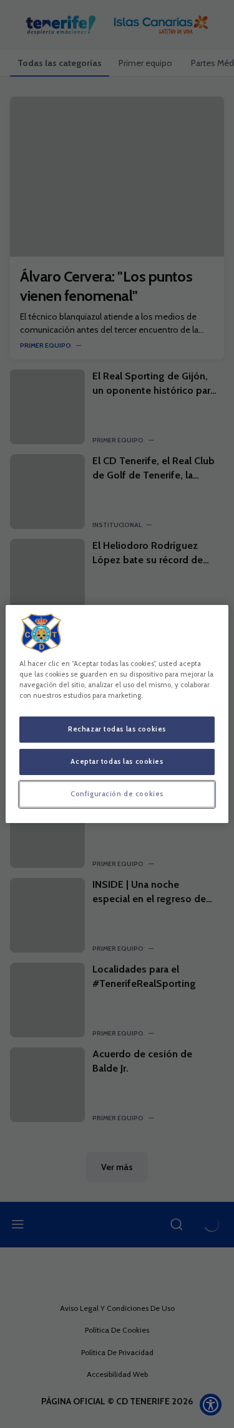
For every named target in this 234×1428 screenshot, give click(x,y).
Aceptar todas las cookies (117, 761)
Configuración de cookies (117, 793)
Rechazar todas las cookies (117, 729)
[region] (117, 714)
